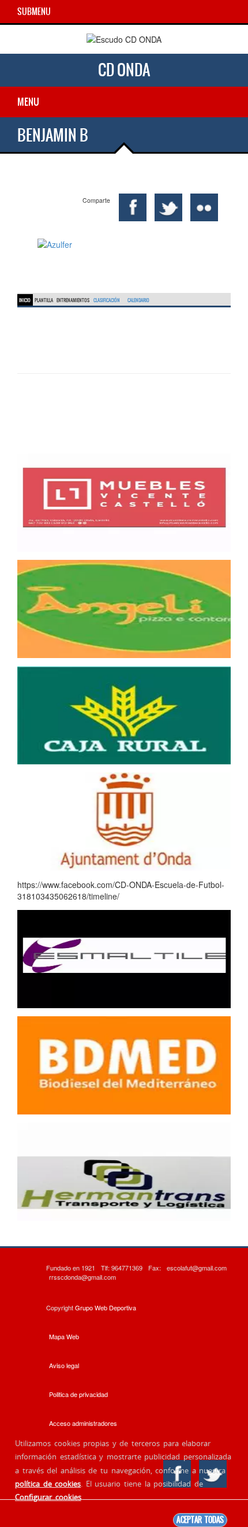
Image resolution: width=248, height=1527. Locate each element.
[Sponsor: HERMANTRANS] (124, 1170)
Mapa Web (64, 1336)
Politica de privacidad (78, 1394)
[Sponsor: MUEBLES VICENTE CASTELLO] (124, 501)
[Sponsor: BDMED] (124, 1064)
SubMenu (34, 11)
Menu (28, 102)
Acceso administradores (83, 1423)
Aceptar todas (200, 1520)
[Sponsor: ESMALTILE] (124, 958)
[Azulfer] (124, 244)
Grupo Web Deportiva (105, 1307)
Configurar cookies (48, 1497)
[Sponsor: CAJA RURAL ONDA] (124, 714)
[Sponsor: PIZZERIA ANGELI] (124, 608)
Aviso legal (64, 1365)
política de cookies (48, 1483)
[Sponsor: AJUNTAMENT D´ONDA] (124, 820)
